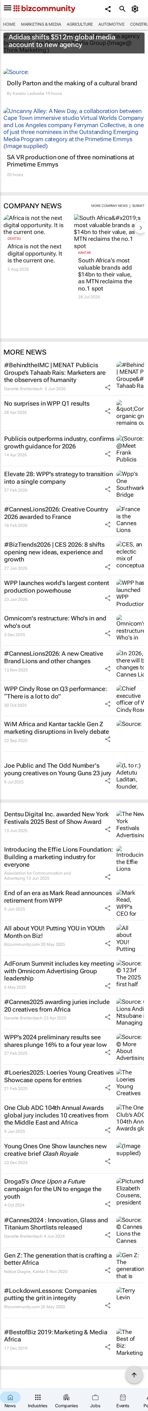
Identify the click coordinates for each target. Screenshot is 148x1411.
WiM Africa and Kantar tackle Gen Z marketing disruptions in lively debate (56, 727)
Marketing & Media (41, 24)
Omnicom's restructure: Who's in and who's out (55, 622)
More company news (109, 206)
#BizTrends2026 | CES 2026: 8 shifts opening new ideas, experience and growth (54, 552)
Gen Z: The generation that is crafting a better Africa (58, 1259)
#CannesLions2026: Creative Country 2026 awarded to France (56, 513)
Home (9, 24)
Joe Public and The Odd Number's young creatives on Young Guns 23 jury (57, 769)
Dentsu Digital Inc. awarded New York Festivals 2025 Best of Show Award (56, 817)
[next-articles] (140, 227)
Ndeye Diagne (17, 1271)
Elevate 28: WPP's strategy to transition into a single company (58, 477)
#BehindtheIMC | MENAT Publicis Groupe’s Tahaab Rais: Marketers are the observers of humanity (55, 372)
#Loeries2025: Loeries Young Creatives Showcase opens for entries (59, 1076)
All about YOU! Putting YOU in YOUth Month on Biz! (54, 932)
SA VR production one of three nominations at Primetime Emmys (70, 160)
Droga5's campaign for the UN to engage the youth (53, 1189)
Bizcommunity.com (22, 944)
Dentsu (14, 238)
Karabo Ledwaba (29, 93)
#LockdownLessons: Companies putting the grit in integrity (50, 1294)
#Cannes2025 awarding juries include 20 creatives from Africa (57, 1005)
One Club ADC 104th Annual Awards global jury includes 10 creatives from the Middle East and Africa (56, 1115)
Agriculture (80, 24)
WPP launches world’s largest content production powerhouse (56, 586)
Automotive (111, 24)
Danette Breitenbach (23, 388)
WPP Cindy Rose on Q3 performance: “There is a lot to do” (55, 692)
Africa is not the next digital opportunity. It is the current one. (35, 253)
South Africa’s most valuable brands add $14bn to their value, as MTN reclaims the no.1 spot (105, 274)
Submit (138, 206)
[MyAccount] (136, 9)
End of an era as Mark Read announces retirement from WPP (58, 896)
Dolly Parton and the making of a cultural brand (72, 83)
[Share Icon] (107, 387)
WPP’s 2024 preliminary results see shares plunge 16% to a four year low (55, 1041)
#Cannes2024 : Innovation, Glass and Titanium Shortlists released (56, 1223)
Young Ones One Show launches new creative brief (55, 1149)
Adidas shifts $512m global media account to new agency (62, 41)
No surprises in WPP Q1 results (46, 403)
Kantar (84, 253)
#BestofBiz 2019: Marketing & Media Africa (55, 1335)
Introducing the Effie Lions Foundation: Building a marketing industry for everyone (58, 857)
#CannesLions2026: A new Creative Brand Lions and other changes (53, 657)
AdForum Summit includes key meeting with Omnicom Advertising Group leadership (59, 971)
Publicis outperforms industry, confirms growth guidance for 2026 (59, 442)
